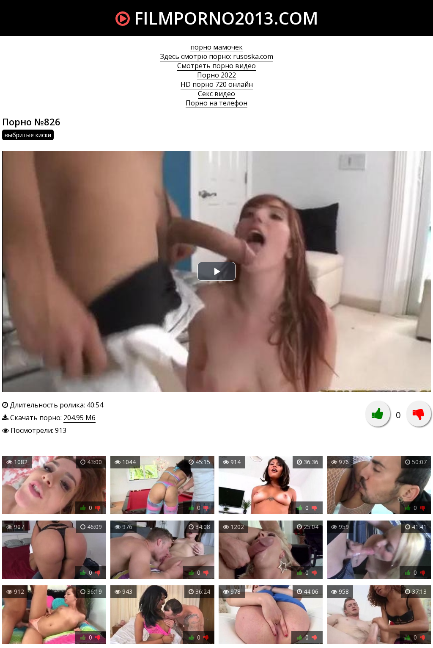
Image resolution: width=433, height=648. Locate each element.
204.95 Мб (79, 417)
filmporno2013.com (224, 18)
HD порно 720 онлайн (217, 84)
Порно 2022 (216, 75)
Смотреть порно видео (216, 65)
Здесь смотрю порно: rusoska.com (216, 56)
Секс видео (216, 93)
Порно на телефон (216, 103)
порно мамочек (216, 47)
